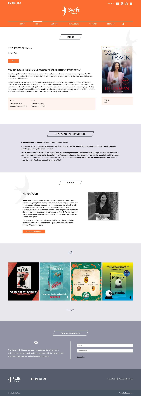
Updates (93, 24)
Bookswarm (129, 393)
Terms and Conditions (126, 379)
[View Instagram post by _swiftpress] (36, 298)
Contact (111, 24)
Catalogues (74, 24)
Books (37, 24)
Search (123, 24)
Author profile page (33, 231)
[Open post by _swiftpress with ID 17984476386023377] (23, 281)
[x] (122, 3)
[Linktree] (131, 3)
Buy (13, 61)
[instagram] (126, 3)
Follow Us (71, 310)
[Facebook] (117, 3)
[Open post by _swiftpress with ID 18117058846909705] (86, 281)
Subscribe (81, 357)
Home (22, 24)
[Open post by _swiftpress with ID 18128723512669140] (55, 281)
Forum (10, 3)
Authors (55, 24)
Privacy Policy (111, 379)
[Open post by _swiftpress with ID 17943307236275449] (117, 281)
